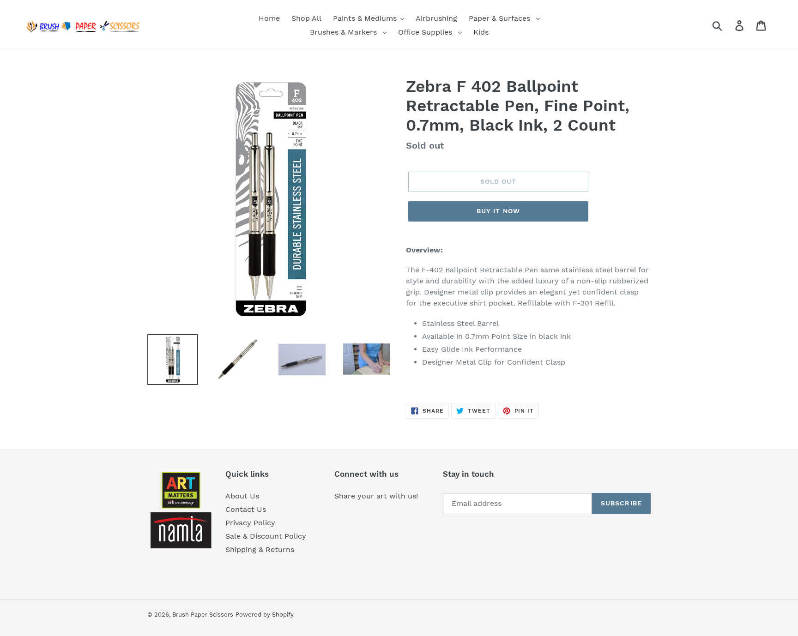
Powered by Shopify (265, 614)
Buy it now (498, 211)
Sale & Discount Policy (265, 536)
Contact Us (245, 509)
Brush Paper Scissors (202, 614)
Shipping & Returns (259, 549)
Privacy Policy (250, 522)
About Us (242, 496)
